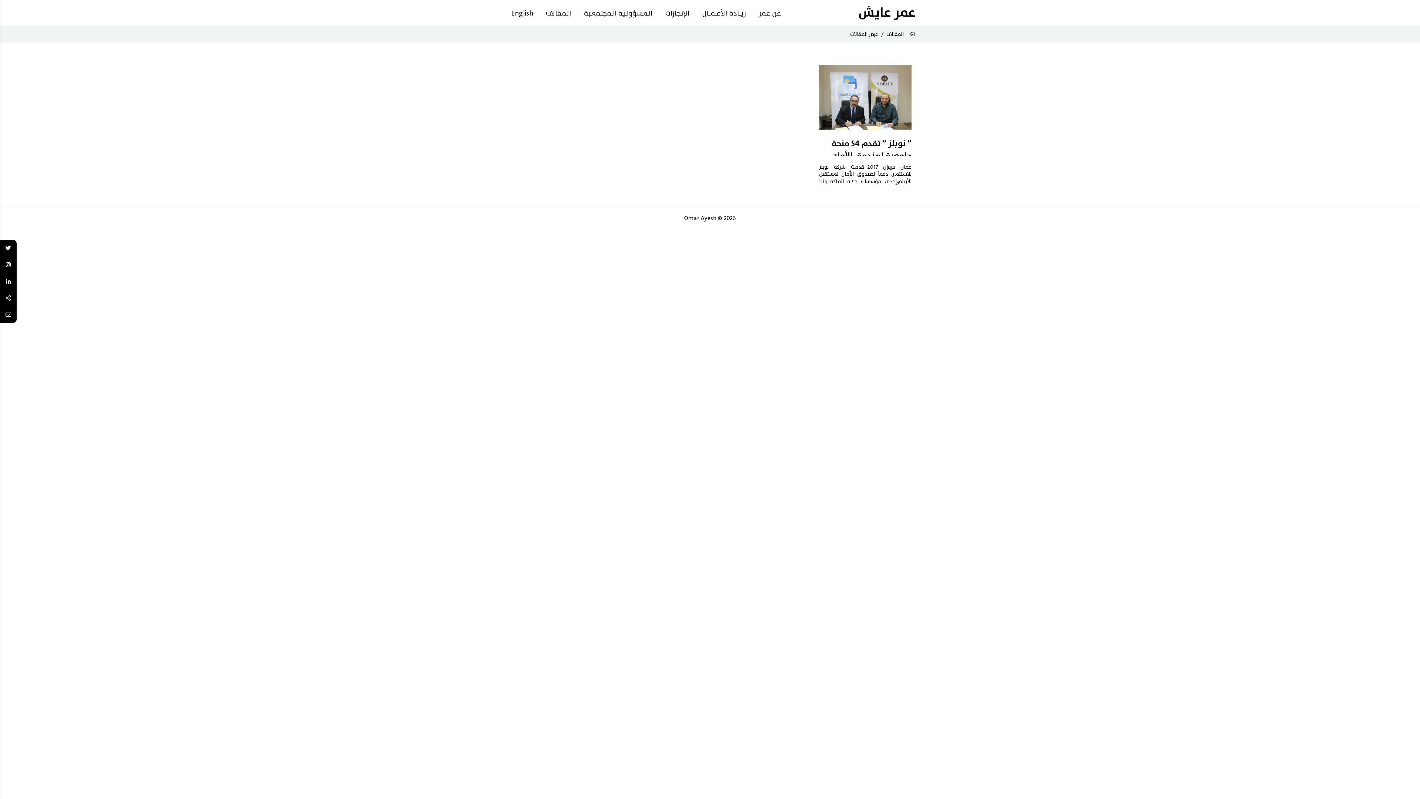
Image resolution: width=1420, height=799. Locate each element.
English (522, 13)
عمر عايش (886, 13)
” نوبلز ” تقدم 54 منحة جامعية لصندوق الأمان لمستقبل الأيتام (872, 156)
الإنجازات (677, 13)
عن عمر (769, 13)
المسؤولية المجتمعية (618, 13)
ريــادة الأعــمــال (724, 13)
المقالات (558, 13)
